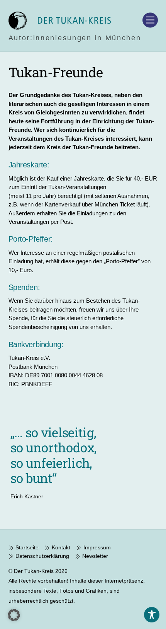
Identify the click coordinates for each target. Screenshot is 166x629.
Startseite (26, 547)
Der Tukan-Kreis (34, 571)
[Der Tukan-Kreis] (59, 26)
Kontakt (60, 547)
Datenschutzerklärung (41, 556)
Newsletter (94, 556)
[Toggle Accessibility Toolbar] (151, 614)
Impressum (96, 547)
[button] (14, 615)
